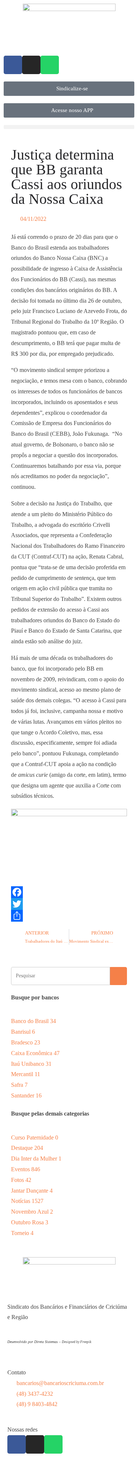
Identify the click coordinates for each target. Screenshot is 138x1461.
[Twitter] (69, 904)
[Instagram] (31, 65)
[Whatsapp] (49, 65)
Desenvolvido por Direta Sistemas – (34, 1342)
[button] (69, 127)
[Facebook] (13, 65)
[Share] (69, 916)
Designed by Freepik (76, 1342)
